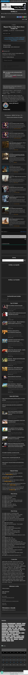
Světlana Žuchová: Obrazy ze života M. (14, 549)
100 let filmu (4, 623)
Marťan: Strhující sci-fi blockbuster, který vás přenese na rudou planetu (16, 219)
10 (3, 659)
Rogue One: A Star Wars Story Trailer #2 (14, 28)
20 (14, 662)
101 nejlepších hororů (11, 623)
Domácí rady (19, 623)
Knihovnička (4, 629)
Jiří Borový (6, 30)
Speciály (7, 637)
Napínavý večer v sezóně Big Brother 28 (11, 457)
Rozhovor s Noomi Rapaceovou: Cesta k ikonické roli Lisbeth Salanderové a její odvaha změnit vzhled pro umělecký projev (13, 488)
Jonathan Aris (19, 99)
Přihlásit (4, 588)
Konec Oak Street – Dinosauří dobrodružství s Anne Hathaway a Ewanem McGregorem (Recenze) (15, 385)
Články (12, 640)
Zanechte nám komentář (20, 30)
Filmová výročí (11, 625)
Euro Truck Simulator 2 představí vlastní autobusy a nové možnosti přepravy (15, 413)
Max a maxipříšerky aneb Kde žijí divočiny (16, 208)
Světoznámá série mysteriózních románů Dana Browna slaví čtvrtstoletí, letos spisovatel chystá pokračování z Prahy (16, 155)
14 (17, 659)
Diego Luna (10, 97)
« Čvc (3, 669)
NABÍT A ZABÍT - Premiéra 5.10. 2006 (14, 501)
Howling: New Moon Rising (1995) (14, 515)
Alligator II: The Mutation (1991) (13, 530)
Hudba (16, 628)
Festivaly (23, 623)
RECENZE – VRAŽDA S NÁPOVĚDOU (10, 569)
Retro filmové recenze (16, 192)
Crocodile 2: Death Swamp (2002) (14, 528)
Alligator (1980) (10, 529)
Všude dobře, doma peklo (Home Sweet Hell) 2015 (12, 476)
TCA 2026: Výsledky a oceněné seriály (10, 452)
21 (17, 662)
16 (24, 659)
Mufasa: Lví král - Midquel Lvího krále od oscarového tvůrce (17, 177)
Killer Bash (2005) (15, 580)
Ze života (8, 640)
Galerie (20, 626)
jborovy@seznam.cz (11, 609)
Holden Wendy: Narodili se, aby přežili (14, 514)
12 (10, 659)
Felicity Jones (21, 97)
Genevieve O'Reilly (20, 98)
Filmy (17, 626)
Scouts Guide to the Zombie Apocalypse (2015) (16, 543)
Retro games (13, 636)
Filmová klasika (4, 625)
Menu (4, 17)
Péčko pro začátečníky (11, 496)
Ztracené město (10, 506)
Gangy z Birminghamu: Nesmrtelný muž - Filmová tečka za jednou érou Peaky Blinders (17, 143)
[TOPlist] (4, 645)
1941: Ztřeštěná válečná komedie (15, 305)
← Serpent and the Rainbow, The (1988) (14, 117)
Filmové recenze (16, 182)
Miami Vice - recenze (11, 498)
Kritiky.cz (14, 11)
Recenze (22, 633)
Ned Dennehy (10, 101)
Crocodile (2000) (10, 526)
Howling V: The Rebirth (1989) (13, 513)
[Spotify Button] (24, 17)
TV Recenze (8, 639)
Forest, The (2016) (10, 545)
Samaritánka (9, 497)
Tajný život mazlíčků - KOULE (13, 517)
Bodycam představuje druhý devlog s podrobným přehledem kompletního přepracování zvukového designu (16, 445)
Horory (9, 628)
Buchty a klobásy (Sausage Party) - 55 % (15, 541)
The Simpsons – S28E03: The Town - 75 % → (14, 115)
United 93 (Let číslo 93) (12, 505)
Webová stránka (7, 109)
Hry (13, 628)
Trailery (14, 24)
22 (20, 662)
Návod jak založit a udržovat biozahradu (11, 570)
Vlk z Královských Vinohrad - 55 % (14, 555)
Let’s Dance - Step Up (11, 504)
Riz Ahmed (15, 101)
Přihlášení (24, 231)
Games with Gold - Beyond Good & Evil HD (15, 518)
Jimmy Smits (12, 99)
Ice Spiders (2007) (10, 533)
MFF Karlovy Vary (5, 631)
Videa (12, 639)
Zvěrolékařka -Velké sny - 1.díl (8, 567)
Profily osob (12, 633)
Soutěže (3, 637)
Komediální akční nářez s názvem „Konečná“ (16, 187)
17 (3, 662)
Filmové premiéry (5, 626)
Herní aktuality (4, 628)
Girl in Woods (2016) (11, 551)
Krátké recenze (22, 629)
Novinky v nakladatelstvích (14, 631)
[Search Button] (26, 17)
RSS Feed (4, 593)
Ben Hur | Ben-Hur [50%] (12, 540)
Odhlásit (7, 588)
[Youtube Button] (23, 17)
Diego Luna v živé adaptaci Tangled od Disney (16, 133)
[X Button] (17, 17)
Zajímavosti (15, 162)
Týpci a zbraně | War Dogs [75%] (13, 532)
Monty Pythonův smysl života (14, 376)
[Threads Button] (20, 17)
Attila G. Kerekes (17, 95)
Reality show (18, 633)
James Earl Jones (6, 99)
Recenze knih (9, 634)
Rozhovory (18, 636)
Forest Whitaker (5, 98)
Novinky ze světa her (5, 633)
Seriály (22, 636)
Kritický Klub (9, 629)
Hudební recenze (21, 628)
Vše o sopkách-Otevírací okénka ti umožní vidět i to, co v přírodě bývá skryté (16, 430)
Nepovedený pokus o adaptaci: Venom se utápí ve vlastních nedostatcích (17, 197)
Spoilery (11, 637)
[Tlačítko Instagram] (21, 17)
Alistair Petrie (10, 95)
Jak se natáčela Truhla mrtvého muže (14, 500)
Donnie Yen (15, 97)
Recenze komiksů (15, 634)
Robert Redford (10, 522)
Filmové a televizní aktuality (17, 128)
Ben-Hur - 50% (10, 537)
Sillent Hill (9, 502)
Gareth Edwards (12, 98)
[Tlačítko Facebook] (18, 17)
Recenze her (4, 634)
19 (10, 662)
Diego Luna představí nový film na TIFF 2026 (16, 123)
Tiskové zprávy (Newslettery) (19, 637)
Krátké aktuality (16, 629)
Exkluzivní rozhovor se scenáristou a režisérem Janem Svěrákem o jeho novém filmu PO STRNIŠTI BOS (13, 573)
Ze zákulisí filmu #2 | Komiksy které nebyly (16, 544)
